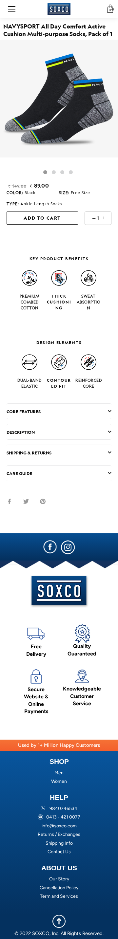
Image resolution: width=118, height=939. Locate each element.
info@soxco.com (59, 826)
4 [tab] (71, 172)
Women (59, 781)
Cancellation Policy (59, 888)
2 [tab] (54, 172)
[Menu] (14, 9)
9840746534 (63, 808)
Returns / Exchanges (59, 834)
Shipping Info (59, 843)
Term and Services (59, 896)
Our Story (59, 879)
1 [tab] (45, 172)
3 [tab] (62, 172)
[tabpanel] (59, 98)
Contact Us (59, 852)
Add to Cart (42, 218)
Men (59, 773)
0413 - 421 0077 (63, 817)
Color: (21, 192)
